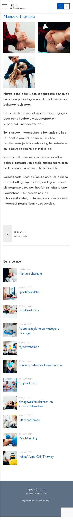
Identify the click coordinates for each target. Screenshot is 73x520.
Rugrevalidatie (28, 383)
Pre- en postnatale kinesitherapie (40, 364)
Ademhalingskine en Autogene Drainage (39, 330)
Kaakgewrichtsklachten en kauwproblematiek (36, 403)
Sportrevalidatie (29, 291)
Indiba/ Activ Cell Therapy (36, 456)
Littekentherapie (30, 419)
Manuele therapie (30, 273)
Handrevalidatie (29, 309)
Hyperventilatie (29, 346)
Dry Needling (28, 438)
